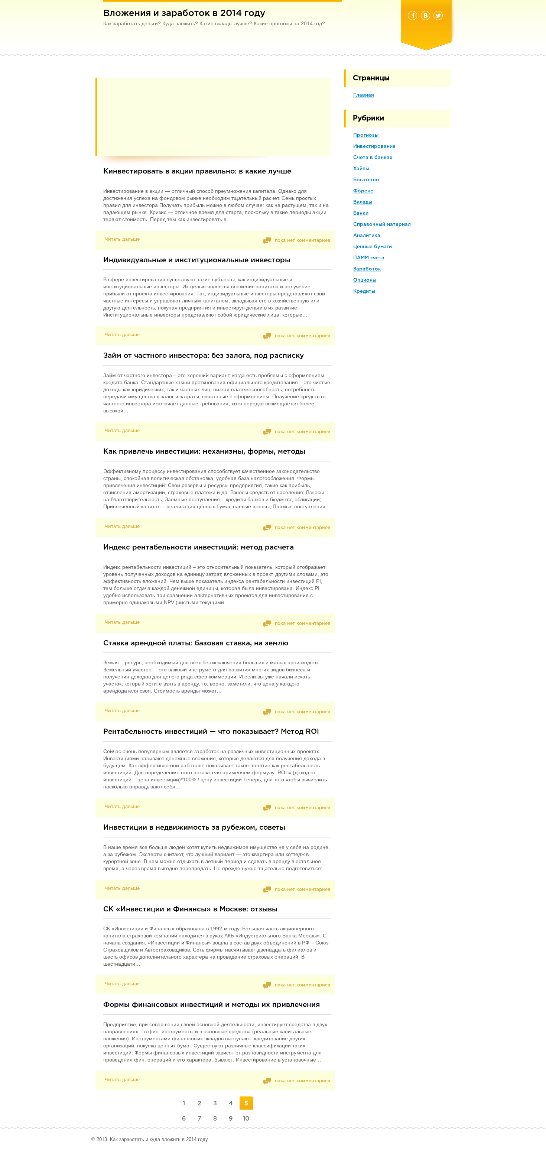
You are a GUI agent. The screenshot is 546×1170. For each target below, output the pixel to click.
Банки (360, 213)
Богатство (366, 180)
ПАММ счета (368, 258)
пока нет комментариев (301, 241)
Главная (363, 95)
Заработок (367, 269)
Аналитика (366, 236)
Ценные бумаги (372, 247)
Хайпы (361, 169)
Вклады (362, 202)
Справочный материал (382, 225)
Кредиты (364, 291)
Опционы (364, 280)
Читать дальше (122, 239)
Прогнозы (365, 135)
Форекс (363, 191)
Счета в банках (373, 158)
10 (246, 1119)
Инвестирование (374, 147)
